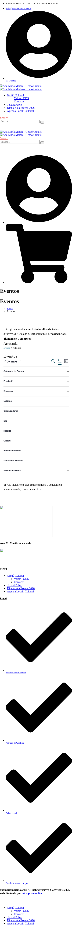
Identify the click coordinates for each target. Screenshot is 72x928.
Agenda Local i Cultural (20, 110)
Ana (39, 489)
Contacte (19, 101)
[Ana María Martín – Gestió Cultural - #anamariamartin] (21, 87)
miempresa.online (32, 893)
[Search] (42, 122)
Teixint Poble (14, 104)
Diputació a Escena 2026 (21, 107)
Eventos (6, 348)
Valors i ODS (21, 98)
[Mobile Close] (2, 901)
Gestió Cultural (15, 95)
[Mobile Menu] (2, 128)
